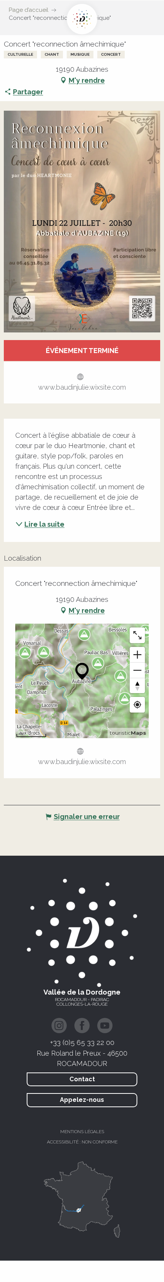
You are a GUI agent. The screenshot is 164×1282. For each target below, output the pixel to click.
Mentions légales (82, 1131)
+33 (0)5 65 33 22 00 (82, 1042)
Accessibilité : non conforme (82, 1142)
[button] (82, 221)
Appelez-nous (82, 1099)
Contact (82, 1079)
